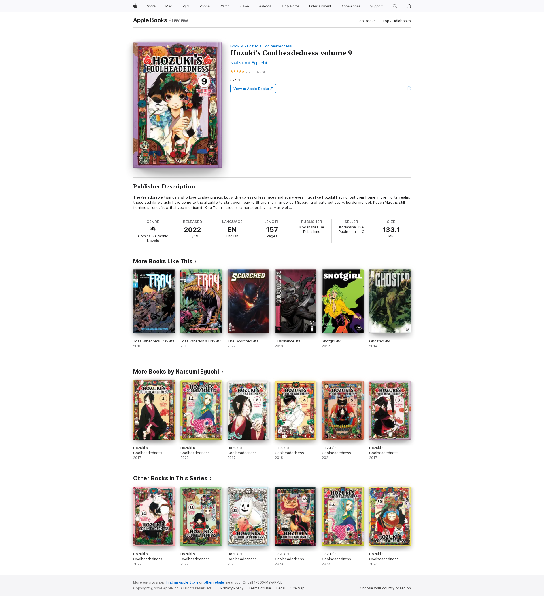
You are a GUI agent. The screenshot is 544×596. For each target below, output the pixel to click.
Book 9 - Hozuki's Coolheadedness (261, 46)
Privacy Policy (231, 588)
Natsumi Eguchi (248, 63)
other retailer (214, 582)
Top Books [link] (366, 21)
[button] (394, 6)
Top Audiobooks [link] (396, 21)
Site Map (297, 588)
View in (251, 89)
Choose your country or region (385, 588)
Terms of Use (259, 588)
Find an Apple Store (182, 582)
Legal (280, 588)
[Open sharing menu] (409, 88)
